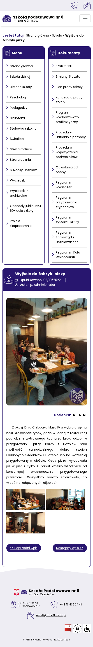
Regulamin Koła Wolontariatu (68, 254)
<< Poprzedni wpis (23, 548)
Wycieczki (18, 180)
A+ (85, 415)
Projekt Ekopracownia (21, 223)
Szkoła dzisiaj (20, 76)
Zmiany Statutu (68, 76)
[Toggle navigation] (85, 18)
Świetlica (17, 139)
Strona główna (37, 35)
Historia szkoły (21, 87)
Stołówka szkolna (23, 128)
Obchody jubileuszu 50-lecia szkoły (25, 208)
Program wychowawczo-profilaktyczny (68, 117)
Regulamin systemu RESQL (68, 219)
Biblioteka (17, 118)
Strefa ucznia (20, 159)
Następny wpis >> (69, 548)
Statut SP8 (64, 66)
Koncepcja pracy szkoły (69, 99)
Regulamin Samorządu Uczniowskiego (67, 237)
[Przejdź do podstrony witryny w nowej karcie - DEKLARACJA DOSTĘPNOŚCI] (87, 628)
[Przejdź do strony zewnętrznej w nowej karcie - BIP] (68, 628)
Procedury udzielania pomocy (71, 134)
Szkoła (57, 35)
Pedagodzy (18, 107)
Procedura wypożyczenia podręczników (67, 152)
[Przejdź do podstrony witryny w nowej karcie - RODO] (77, 628)
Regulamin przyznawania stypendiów (66, 202)
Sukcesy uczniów (23, 170)
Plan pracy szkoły (69, 87)
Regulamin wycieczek (64, 184)
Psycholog (18, 97)
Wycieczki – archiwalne (19, 193)
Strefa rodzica (21, 149)
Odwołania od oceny (67, 169)
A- (75, 415)
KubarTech (63, 639)
